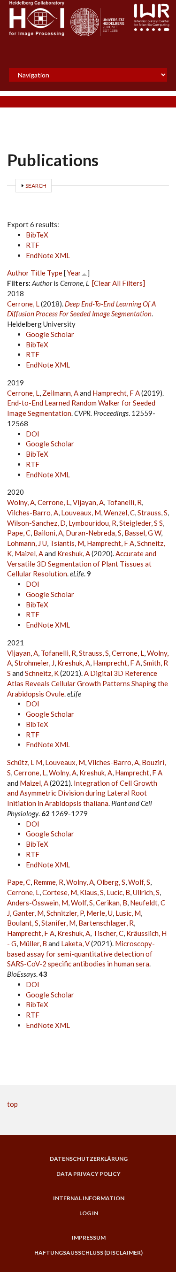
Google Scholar (50, 334)
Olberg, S (111, 882)
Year (74, 272)
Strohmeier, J (34, 663)
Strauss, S (153, 512)
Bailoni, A (48, 533)
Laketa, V (75, 943)
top (12, 1104)
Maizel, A (29, 553)
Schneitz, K (42, 673)
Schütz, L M (24, 762)
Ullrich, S (146, 892)
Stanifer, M (58, 923)
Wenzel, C (119, 512)
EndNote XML (48, 255)
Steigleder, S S (141, 523)
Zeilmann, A (60, 393)
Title (38, 272)
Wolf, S (139, 882)
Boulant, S (22, 923)
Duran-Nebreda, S (94, 533)
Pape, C (19, 533)
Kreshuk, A (73, 553)
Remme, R (48, 882)
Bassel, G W (142, 533)
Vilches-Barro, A (32, 512)
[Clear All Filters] (118, 283)
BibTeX (37, 234)
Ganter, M (28, 913)
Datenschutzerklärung (89, 1159)
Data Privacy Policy (88, 1174)
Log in (88, 1213)
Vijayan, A (88, 502)
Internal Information (88, 1198)
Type (54, 272)
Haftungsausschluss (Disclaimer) (88, 1253)
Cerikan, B (111, 902)
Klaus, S (92, 892)
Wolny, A (21, 502)
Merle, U (99, 913)
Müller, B (33, 943)
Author (18, 272)
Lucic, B (118, 892)
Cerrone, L (23, 303)
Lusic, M (128, 913)
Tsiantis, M (67, 543)
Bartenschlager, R (106, 923)
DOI (32, 433)
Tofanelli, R (124, 502)
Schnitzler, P (65, 913)
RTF (32, 245)
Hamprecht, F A (116, 393)
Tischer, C (108, 933)
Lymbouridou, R (92, 523)
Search (35, 185)
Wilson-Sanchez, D (36, 523)
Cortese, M (59, 892)
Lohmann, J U (27, 543)
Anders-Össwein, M (37, 902)
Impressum (89, 1238)
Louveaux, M (81, 512)
